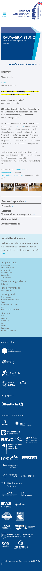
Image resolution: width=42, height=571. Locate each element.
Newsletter (5, 321)
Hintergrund (8, 294)
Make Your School (7, 268)
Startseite (6, 313)
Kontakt (4, 318)
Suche (3, 325)
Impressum (5, 328)
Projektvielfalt (9, 263)
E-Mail (3, 83)
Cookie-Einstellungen (8, 330)
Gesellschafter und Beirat (10, 299)
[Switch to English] (40, 3)
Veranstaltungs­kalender (14, 281)
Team (3, 302)
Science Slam (5, 275)
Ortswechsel (5, 270)
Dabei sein (5, 284)
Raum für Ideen (6, 290)
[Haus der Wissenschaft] (27, 11)
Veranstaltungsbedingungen (12, 175)
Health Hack (5, 265)
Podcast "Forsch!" (7, 272)
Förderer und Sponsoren (9, 304)
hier (3, 253)
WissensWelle (6, 277)
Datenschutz (5, 316)
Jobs (2, 307)
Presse (3, 323)
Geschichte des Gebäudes (10, 309)
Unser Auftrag (6, 297)
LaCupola (20, 126)
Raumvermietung (10, 288)
